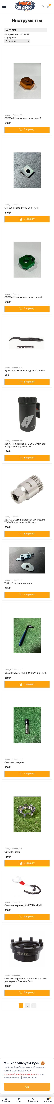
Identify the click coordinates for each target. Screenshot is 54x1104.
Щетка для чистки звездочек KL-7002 (24, 370)
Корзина (48, 1099)
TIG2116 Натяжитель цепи (18, 583)
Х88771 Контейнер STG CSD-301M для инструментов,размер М (25, 445)
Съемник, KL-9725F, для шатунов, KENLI (25, 673)
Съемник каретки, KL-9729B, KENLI (23, 905)
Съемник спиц (12, 851)
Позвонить (33, 1101)
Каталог (19, 1101)
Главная (6, 1101)
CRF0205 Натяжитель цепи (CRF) (21, 207)
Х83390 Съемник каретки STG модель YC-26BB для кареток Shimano (25, 521)
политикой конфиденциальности (21, 1074)
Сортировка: (10, 38)
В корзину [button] (29, 129)
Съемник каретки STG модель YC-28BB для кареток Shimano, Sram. (25, 980)
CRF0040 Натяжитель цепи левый (22, 118)
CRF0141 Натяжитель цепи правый (23, 297)
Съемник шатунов (14, 762)
